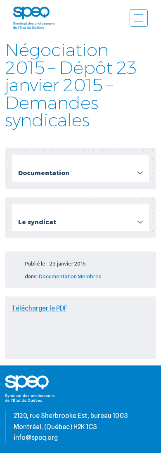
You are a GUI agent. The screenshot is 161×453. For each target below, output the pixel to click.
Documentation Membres (70, 276)
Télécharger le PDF (39, 308)
